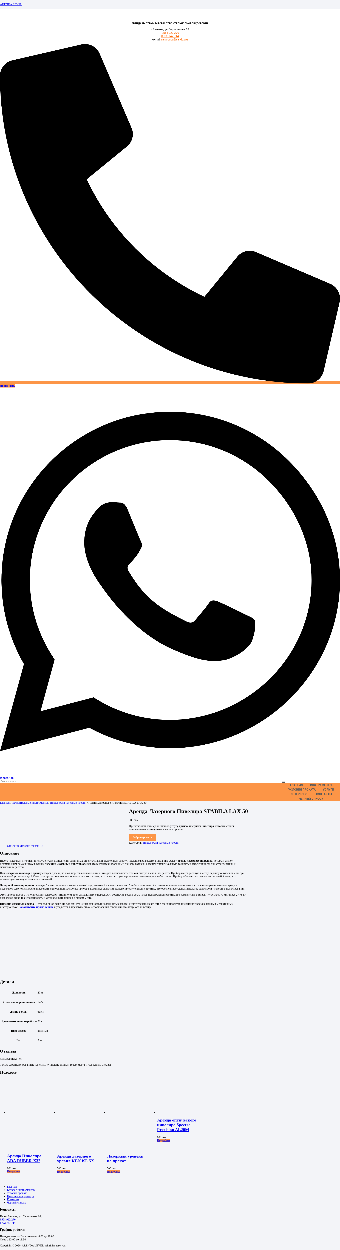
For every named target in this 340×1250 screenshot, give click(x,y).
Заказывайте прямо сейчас (36, 906)
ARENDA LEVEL (11, 4)
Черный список (311, 798)
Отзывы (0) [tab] (36, 845)
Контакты (324, 794)
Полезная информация (20, 1196)
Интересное (299, 794)
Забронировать (142, 837)
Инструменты (321, 785)
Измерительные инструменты (30, 802)
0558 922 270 (170, 32)
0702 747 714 (170, 36)
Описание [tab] (13, 845)
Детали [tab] (24, 845)
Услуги (328, 789)
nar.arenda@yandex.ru (174, 39)
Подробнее (13, 1171)
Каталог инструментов (21, 1189)
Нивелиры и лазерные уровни (68, 802)
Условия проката (302, 789)
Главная (296, 785)
